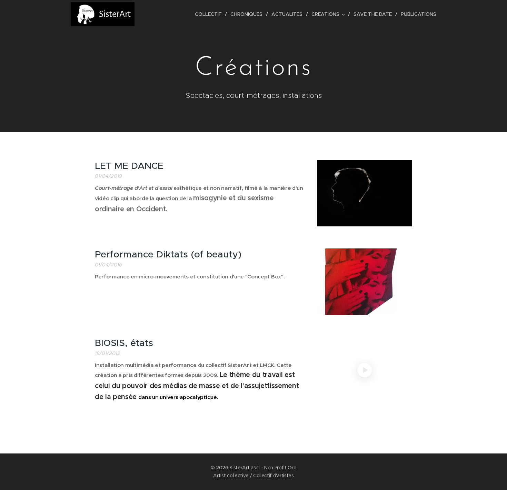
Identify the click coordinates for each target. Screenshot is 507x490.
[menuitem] (210, 14)
